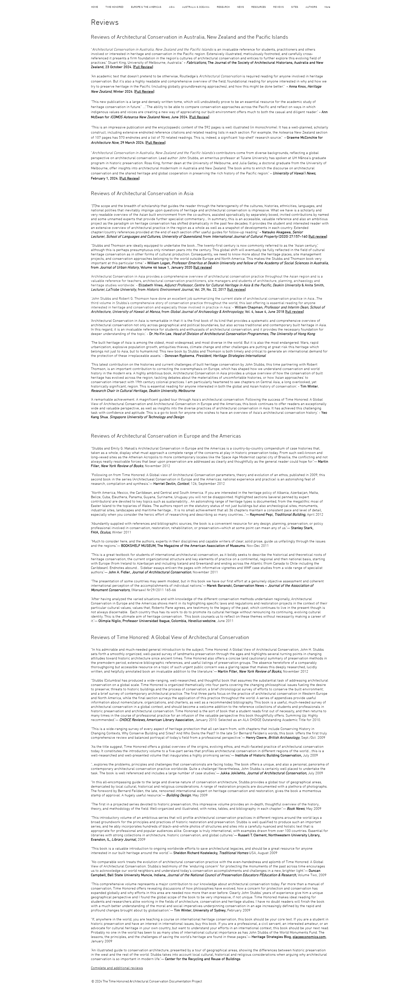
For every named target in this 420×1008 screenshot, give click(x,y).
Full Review (143, 67)
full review (317, 236)
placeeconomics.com (309, 937)
